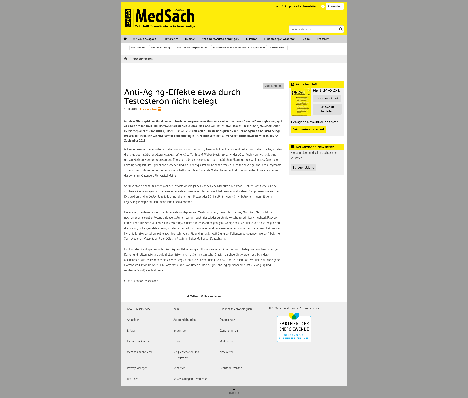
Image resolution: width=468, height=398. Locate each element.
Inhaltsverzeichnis (327, 98)
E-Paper (251, 38)
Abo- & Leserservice (139, 309)
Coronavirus (278, 47)
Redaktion (179, 368)
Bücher (190, 38)
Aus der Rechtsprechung (192, 47)
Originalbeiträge (161, 47)
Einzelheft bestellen (327, 109)
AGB (176, 309)
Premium (323, 38)
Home (125, 39)
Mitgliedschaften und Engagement (186, 354)
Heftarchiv (171, 38)
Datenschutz (227, 320)
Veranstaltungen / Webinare (190, 379)
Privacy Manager (137, 368)
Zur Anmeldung (303, 167)
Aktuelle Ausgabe (144, 38)
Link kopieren (212, 296)
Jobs (306, 38)
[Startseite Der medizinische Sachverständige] (235, 18)
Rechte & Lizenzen (231, 368)
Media (297, 6)
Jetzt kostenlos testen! (308, 129)
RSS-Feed (132, 379)
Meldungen (138, 47)
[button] (323, 39)
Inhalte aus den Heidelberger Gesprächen (239, 47)
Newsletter (309, 6)
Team (176, 341)
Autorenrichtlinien (184, 320)
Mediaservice (227, 341)
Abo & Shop (283, 6)
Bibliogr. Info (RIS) (273, 85)
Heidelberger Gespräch (280, 38)
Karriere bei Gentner (139, 341)
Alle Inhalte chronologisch (236, 309)
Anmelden (133, 320)
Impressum (179, 330)
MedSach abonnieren (140, 352)
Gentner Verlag (229, 330)
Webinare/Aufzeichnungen (220, 38)
